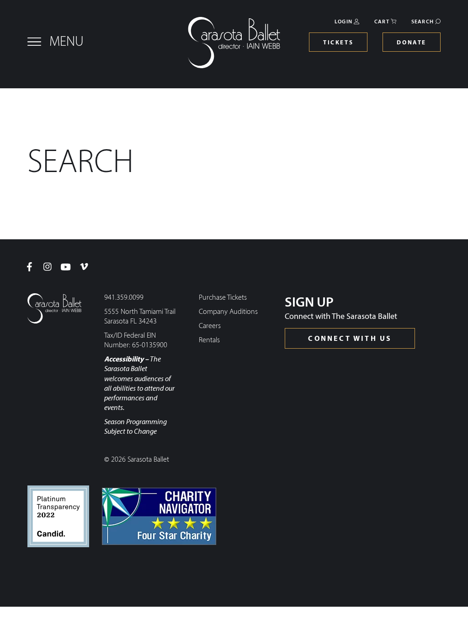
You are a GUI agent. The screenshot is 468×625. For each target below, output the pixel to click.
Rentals (209, 340)
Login (343, 22)
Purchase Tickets (223, 298)
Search (422, 22)
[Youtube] (66, 266)
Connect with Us (350, 339)
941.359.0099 (124, 298)
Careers (210, 326)
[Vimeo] (84, 266)
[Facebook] (29, 266)
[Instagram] (48, 266)
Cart (381, 22)
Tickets (338, 43)
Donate (411, 43)
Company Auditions (228, 312)
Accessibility (124, 359)
